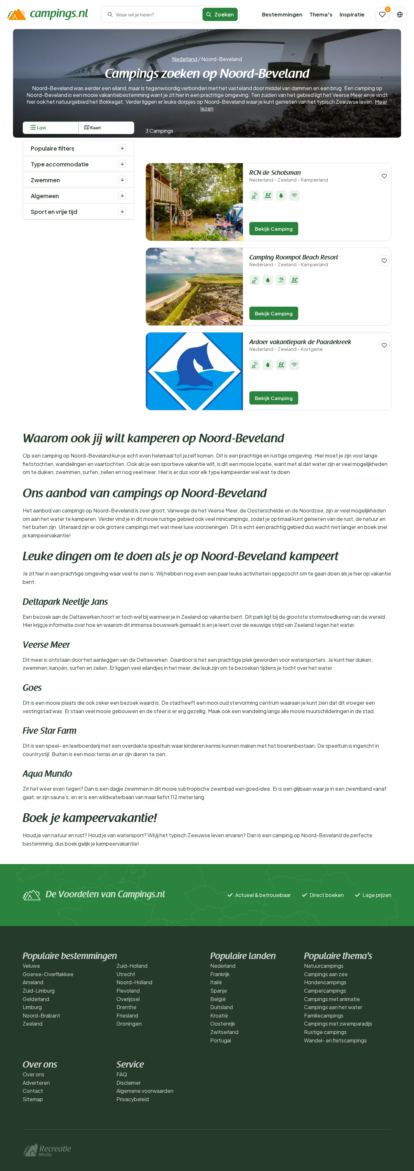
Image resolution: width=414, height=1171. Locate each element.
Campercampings (325, 990)
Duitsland (221, 1007)
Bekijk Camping (274, 229)
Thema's (321, 14)
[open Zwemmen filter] (122, 180)
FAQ (121, 1074)
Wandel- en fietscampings (335, 1040)
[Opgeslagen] (382, 14)
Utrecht (125, 974)
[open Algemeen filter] (122, 195)
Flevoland (128, 990)
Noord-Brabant (41, 1015)
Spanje (218, 990)
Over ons (33, 1074)
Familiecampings (323, 1015)
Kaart (95, 127)
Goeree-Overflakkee (48, 974)
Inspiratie (352, 14)
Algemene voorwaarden (144, 1090)
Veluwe (31, 965)
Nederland (184, 59)
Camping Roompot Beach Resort (293, 261)
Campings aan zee (326, 974)
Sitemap (33, 1099)
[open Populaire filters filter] (122, 148)
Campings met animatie (332, 999)
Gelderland (36, 999)
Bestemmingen (282, 14)
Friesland (127, 1015)
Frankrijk (220, 974)
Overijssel (128, 999)
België (218, 999)
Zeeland (32, 1023)
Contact (33, 1090)
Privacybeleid (132, 1099)
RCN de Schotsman (288, 176)
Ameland (33, 982)
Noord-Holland (134, 982)
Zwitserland (224, 1032)
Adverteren (36, 1082)
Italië (216, 982)
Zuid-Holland (131, 965)
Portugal (220, 1040)
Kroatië (219, 1015)
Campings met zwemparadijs (338, 1023)
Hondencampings (325, 982)
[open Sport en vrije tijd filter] (122, 211)
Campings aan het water (333, 1007)
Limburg (32, 1007)
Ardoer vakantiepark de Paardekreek (300, 345)
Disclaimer (128, 1082)
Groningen (129, 1023)
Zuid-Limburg (39, 990)
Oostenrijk (222, 1023)
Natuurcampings (323, 965)
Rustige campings (325, 1032)
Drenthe (126, 1007)
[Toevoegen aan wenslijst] (384, 176)
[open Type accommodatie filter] (122, 164)
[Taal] (400, 14)
